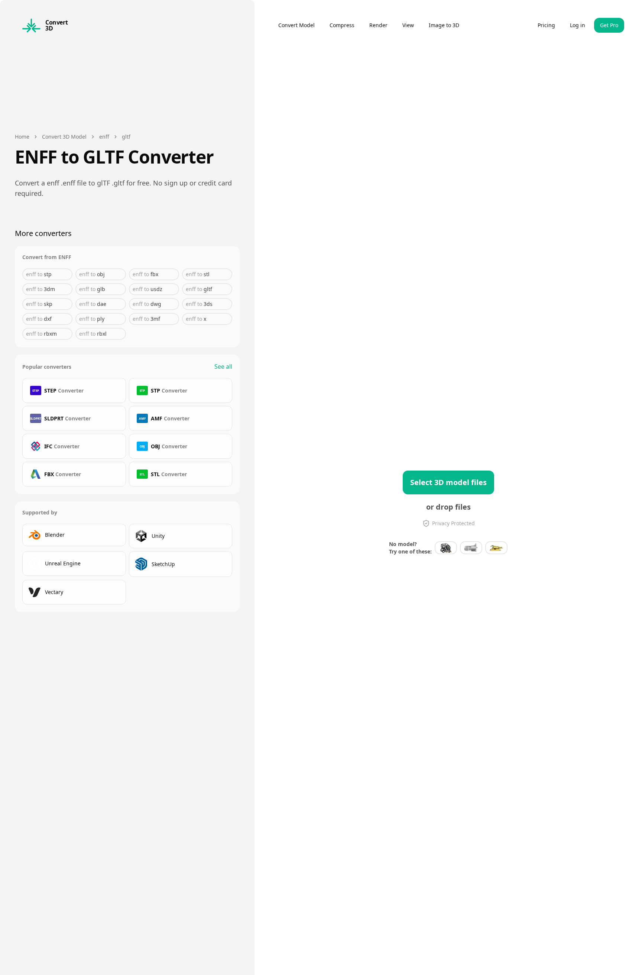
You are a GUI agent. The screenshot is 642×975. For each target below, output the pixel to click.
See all (223, 366)
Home (22, 136)
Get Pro (609, 25)
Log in (577, 25)
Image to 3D (444, 25)
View (408, 25)
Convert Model (296, 25)
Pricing (546, 25)
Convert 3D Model (64, 136)
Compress (342, 25)
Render (378, 25)
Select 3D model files (448, 482)
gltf (126, 136)
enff (104, 136)
